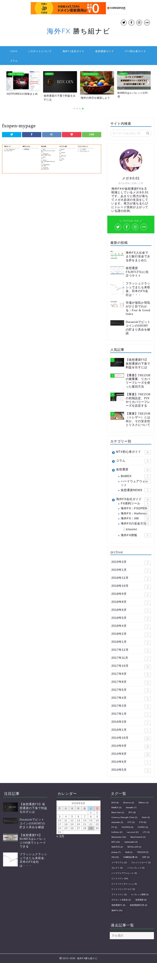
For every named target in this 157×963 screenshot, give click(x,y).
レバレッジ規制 (140, 894)
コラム (14, 60)
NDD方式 (117, 847)
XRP (145, 857)
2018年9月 (129, 594)
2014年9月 (130, 746)
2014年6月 (129, 762)
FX (114, 827)
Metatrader (118, 837)
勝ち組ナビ (78, 31)
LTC (146, 832)
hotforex (116, 832)
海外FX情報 (134, 535)
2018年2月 (129, 634)
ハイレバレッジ (136, 868)
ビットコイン (119, 878)
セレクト (117, 868)
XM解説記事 (130, 857)
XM (115, 857)
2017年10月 (130, 666)
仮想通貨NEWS (134, 490)
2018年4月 (129, 626)
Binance (128, 802)
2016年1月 (129, 730)
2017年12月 (129, 650)
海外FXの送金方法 (135, 523)
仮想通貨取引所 (138, 905)
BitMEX (134, 476)
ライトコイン (119, 894)
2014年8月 (130, 754)
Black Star (117, 812)
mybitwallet (131, 842)
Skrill (128, 852)
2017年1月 (129, 714)
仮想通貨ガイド (104, 51)
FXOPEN (127, 827)
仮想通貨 (132, 469)
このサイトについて (40, 51)
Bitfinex (144, 802)
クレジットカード (141, 862)
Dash (146, 817)
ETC (131, 822)
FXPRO (143, 827)
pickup (116, 852)
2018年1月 (129, 642)
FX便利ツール (134, 503)
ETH (142, 822)
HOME (14, 51)
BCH (115, 802)
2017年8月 (129, 682)
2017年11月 (129, 658)
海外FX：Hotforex (134, 513)
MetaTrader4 (138, 837)
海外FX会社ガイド (73, 51)
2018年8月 (129, 602)
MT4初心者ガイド (135, 51)
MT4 (115, 842)
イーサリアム (119, 862)
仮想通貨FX (118, 905)
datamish (117, 822)
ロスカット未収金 (121, 900)
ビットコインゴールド (123, 889)
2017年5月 (129, 690)
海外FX (116, 910)
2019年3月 (129, 562)
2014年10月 (130, 738)
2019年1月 (129, 570)
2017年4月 (129, 698)
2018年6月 (129, 610)
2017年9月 (129, 674)
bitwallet (131, 529)
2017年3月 (129, 706)
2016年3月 (129, 722)
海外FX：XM (135, 518)
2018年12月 (129, 578)
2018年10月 (129, 586)
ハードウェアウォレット (134, 483)
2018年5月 (129, 618)
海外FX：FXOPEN (134, 508)
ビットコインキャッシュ (124, 884)
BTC (132, 812)
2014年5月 (129, 770)
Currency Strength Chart (124, 817)
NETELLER (134, 847)
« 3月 (60, 836)
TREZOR (142, 852)
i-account (132, 832)
